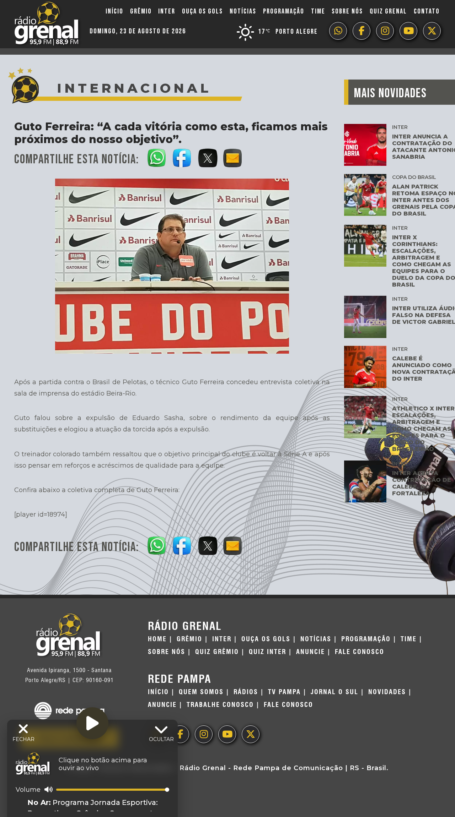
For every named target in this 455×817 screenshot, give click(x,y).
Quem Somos (201, 692)
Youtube (408, 31)
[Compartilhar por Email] (233, 156)
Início (114, 11)
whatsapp (338, 31)
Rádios (246, 692)
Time (318, 11)
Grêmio (141, 11)
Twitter (432, 31)
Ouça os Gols (202, 11)
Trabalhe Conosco (220, 705)
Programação (283, 11)
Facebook (361, 31)
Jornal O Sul (334, 692)
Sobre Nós (347, 11)
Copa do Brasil (414, 177)
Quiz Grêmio (217, 652)
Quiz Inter (267, 652)
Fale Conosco (359, 652)
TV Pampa (284, 692)
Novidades (387, 692)
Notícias (243, 11)
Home (157, 639)
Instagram (385, 31)
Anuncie (310, 652)
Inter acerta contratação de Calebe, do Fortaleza (421, 483)
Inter (166, 11)
